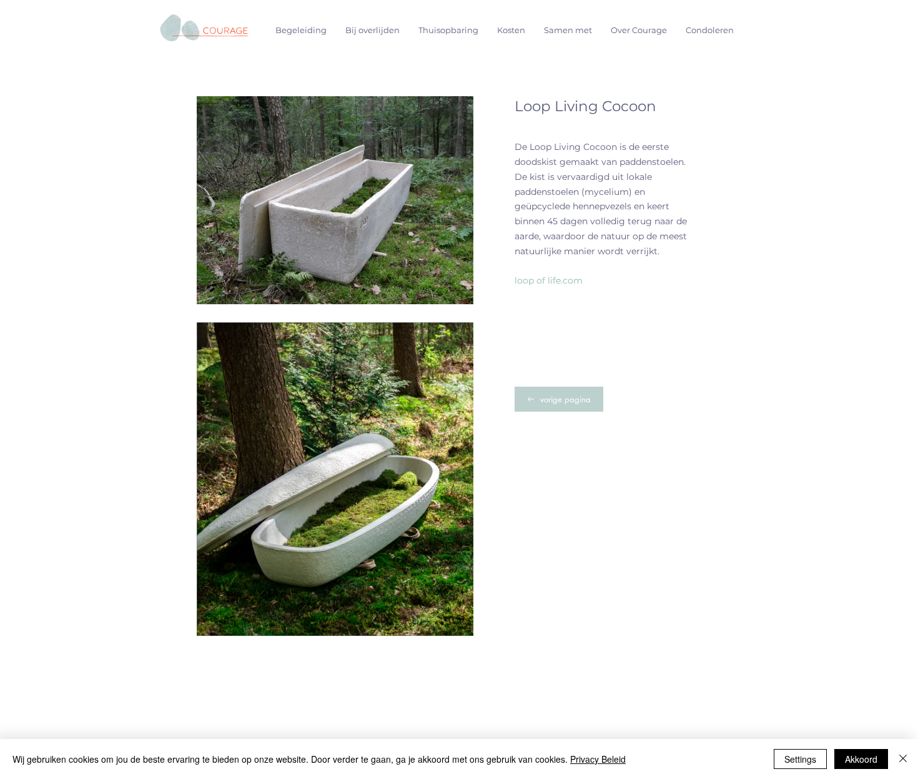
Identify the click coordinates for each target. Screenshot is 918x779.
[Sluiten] (903, 759)
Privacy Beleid (598, 759)
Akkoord (861, 759)
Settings (800, 759)
